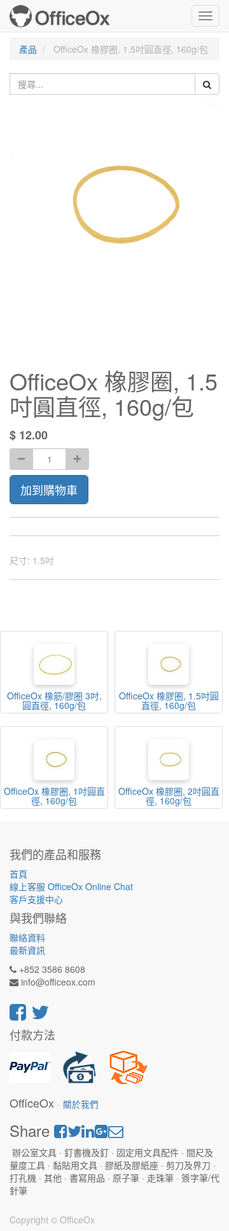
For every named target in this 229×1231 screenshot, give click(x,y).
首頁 (18, 873)
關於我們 (81, 1104)
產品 (28, 49)
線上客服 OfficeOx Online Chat (71, 886)
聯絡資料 (27, 937)
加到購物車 (49, 489)
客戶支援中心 (36, 899)
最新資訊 (27, 950)
